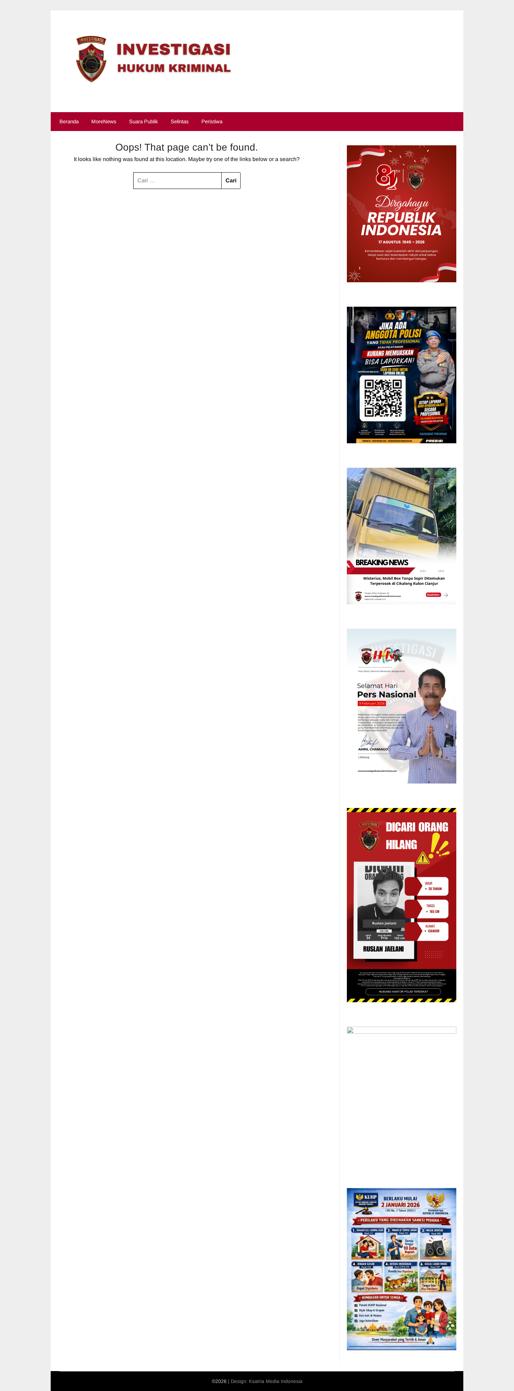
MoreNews (103, 121)
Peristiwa (211, 121)
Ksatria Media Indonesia (275, 1381)
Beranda (69, 121)
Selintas (180, 121)
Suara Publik (143, 121)
